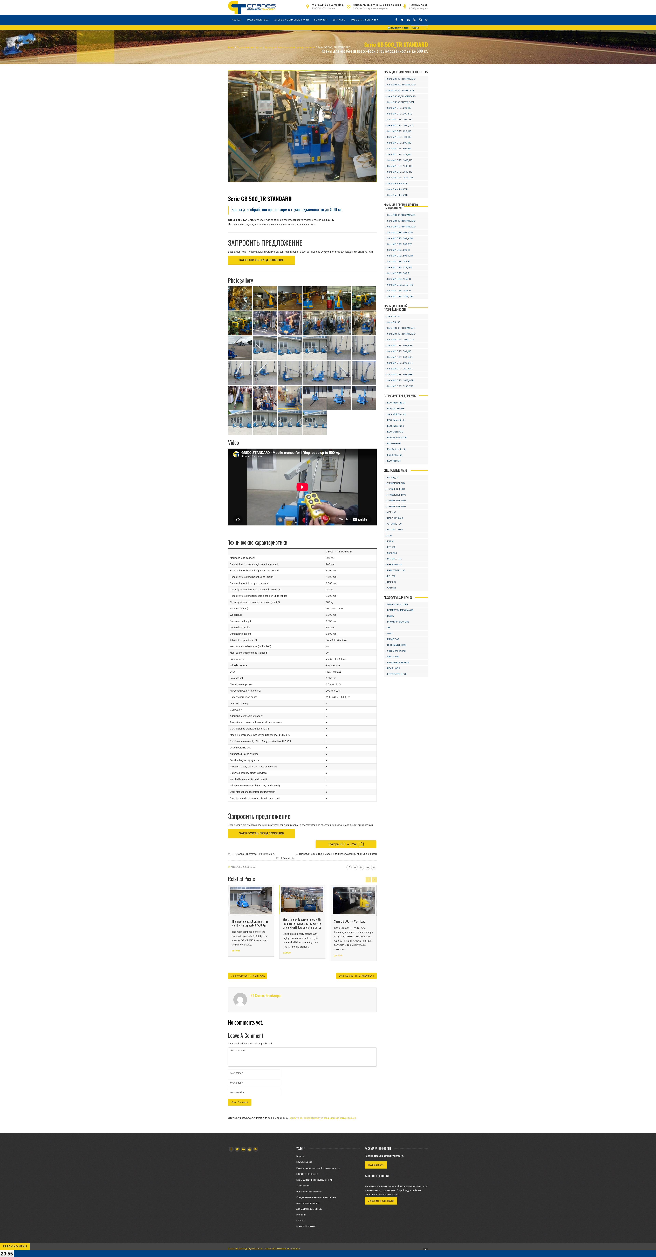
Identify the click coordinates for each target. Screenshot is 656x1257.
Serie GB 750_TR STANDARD (350, 921)
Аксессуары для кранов (307, 1203)
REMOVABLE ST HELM (398, 662)
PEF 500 (391, 547)
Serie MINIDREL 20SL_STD (400, 125)
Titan (389, 535)
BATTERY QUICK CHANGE (400, 610)
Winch (390, 633)
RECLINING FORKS (396, 645)
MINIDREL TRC (394, 559)
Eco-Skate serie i (395, 455)
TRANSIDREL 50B (396, 483)
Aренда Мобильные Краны (292, 20)
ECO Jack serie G (395, 408)
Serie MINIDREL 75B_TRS (399, 267)
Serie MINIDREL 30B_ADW (400, 238)
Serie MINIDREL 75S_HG (399, 154)
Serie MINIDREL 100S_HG (400, 160)
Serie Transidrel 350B (397, 189)
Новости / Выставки (364, 20)
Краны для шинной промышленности (314, 1180)
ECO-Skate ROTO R (397, 437)
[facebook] (349, 867)
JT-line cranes (302, 1186)
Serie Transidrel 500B (397, 195)
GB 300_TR (392, 477)
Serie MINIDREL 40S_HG (399, 137)
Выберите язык (400, 27)
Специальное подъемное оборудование (316, 1197)
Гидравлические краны (312, 854)
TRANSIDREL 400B (396, 500)
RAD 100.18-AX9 (395, 518)
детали (236, 953)
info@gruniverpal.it (418, 8)
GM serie (391, 588)
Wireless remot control (397, 604)
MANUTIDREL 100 (396, 570)
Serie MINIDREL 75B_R (398, 261)
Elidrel (390, 541)
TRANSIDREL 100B (396, 495)
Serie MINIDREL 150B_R (399, 290)
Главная (236, 20)
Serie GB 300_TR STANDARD (355, 975)
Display (390, 616)
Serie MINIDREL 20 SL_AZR (400, 340)
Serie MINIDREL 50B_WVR (400, 256)
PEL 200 (391, 576)
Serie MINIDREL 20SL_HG (400, 119)
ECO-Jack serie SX (396, 420)
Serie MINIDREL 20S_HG (399, 108)
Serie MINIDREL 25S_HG (399, 131)
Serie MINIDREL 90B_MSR (400, 374)
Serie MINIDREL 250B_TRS (400, 178)
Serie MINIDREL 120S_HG (400, 166)
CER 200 (391, 512)
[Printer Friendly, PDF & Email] (346, 843)
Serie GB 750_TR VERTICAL (400, 102)
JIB (388, 627)
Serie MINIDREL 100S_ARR (400, 380)
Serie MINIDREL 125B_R (399, 279)
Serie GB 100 (393, 316)
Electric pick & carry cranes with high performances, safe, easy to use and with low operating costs (251, 923)
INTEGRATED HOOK (397, 674)
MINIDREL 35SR (395, 530)
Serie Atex (392, 553)
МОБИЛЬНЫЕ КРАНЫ (243, 867)
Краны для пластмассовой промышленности (351, 854)
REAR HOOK (393, 668)
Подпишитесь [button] (376, 1164)
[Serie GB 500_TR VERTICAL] (302, 900)
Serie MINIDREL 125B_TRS (400, 285)
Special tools (393, 656)
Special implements (396, 651)
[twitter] (355, 867)
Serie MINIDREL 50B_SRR (400, 363)
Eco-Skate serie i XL (396, 449)
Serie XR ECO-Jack (396, 414)
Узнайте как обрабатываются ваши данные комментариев (323, 1118)
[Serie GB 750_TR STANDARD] (353, 900)
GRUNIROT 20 (394, 524)
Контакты (339, 20)
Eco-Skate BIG (394, 443)
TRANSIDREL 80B (396, 489)
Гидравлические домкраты (309, 1191)
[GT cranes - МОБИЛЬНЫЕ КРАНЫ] (252, 7)
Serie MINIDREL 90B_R (398, 273)
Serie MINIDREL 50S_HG (399, 143)
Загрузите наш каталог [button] (381, 1200)
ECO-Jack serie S (395, 426)
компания (320, 20)
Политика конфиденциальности (245, 1249)
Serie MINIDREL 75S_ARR (400, 369)
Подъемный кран (258, 20)
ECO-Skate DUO (395, 432)
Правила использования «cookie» (282, 1249)
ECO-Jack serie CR (396, 403)
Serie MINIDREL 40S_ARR (400, 345)
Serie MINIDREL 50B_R (398, 250)
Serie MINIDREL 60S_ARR (400, 357)
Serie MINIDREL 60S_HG (399, 148)
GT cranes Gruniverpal (244, 854)
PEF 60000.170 (394, 564)
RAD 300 (391, 582)
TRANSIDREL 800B (396, 506)
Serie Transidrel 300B (397, 183)
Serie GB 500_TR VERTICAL (298, 921)
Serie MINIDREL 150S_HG (400, 172)
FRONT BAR (393, 639)
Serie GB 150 (393, 322)
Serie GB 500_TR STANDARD (401, 85)
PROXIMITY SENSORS (398, 622)
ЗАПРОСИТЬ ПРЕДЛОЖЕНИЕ (261, 260)
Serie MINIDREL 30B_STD (399, 244)
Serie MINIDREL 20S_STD (399, 114)
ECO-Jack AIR (394, 461)
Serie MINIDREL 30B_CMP (400, 232)
